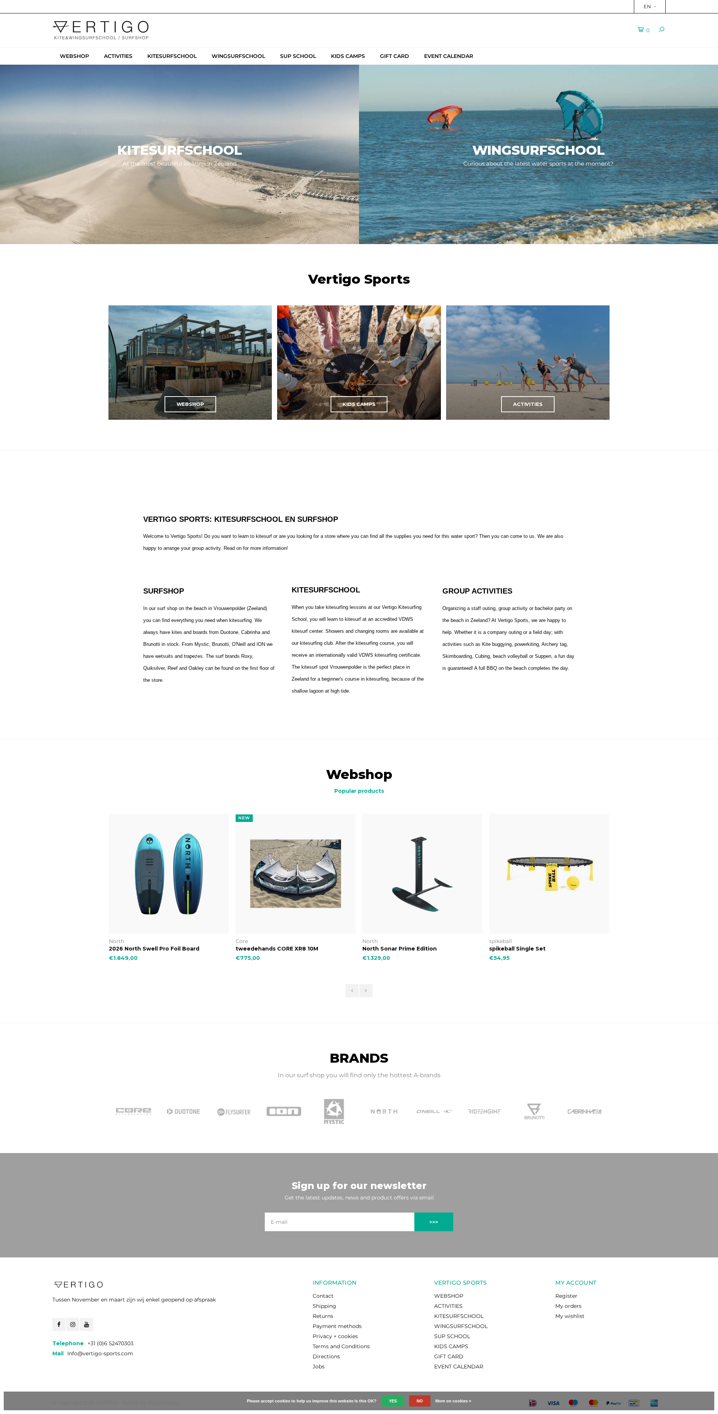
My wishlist (569, 1316)
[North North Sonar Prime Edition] (422, 874)
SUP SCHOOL (298, 56)
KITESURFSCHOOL (172, 56)
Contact (323, 1296)
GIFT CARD (394, 56)
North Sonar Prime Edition (399, 948)
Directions (326, 1356)
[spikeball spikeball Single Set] (549, 874)
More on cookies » (453, 1401)
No (420, 1401)
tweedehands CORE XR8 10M (277, 948)
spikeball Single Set (517, 948)
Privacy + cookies (335, 1336)
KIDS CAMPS (348, 56)
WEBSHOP (74, 56)
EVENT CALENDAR (448, 56)
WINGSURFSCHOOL (238, 56)
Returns (323, 1316)
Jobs (319, 1366)
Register (566, 1296)
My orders (568, 1306)
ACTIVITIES (118, 56)
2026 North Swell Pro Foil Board (154, 948)
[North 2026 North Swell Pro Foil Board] (169, 874)
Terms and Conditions (341, 1346)
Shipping (324, 1306)
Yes (393, 1401)
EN (647, 6)
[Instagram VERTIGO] (72, 1324)
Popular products (359, 791)
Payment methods (337, 1326)
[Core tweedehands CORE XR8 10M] (296, 874)
